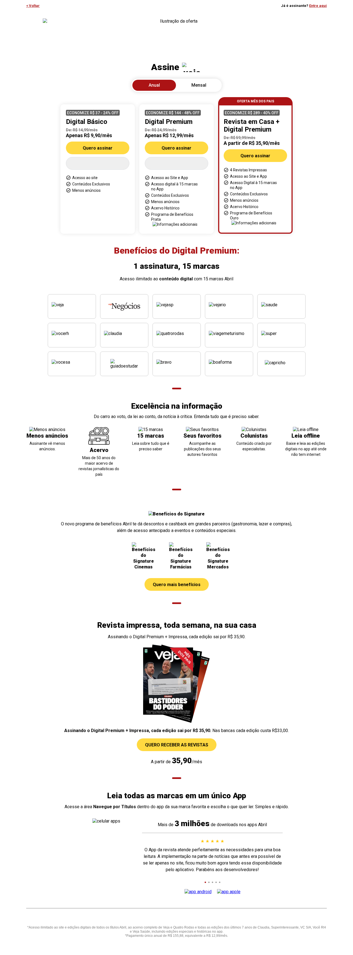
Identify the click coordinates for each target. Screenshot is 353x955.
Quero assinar (98, 148)
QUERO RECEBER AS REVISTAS (176, 744)
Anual (154, 85)
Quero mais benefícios (176, 584)
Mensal (198, 85)
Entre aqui (318, 6)
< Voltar (33, 6)
